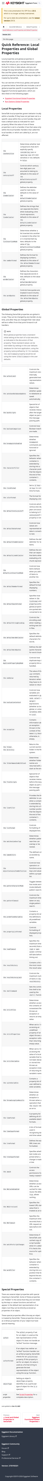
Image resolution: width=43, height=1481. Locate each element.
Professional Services (10, 1458)
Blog (3, 1451)
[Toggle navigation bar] (3, 3)
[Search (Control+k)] (39, 3)
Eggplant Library (8, 1436)
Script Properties (26, 1394)
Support (5, 1455)
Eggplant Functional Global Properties (20, 98)
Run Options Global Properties (17, 101)
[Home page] (4, 27)
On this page (8, 39)
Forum (4, 1448)
